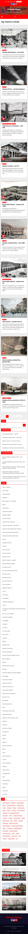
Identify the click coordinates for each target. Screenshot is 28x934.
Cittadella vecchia (6, 542)
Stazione (4, 50)
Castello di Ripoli (6, 515)
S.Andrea (4, 724)
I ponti (4, 591)
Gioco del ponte (6, 584)
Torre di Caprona (6, 763)
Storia (3, 749)
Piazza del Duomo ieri (7, 686)
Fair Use (12, 931)
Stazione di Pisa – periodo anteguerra (13, 89)
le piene (10, 818)
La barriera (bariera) (7, 617)
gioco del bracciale (7, 581)
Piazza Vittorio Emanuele (17, 825)
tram (19, 836)
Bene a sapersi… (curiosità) (9, 501)
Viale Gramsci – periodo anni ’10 (12, 321)
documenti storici (6, 567)
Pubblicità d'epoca (7, 714)
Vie (17, 838)
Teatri (3, 752)
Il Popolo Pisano (14, 9)
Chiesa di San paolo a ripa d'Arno (10, 525)
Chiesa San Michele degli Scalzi (10, 532)
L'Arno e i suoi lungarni (8, 613)
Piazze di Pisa (5, 697)
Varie (3, 777)
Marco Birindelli (6, 457)
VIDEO (4, 787)
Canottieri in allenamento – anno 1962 (11, 437)
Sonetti (4, 735)
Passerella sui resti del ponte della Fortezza (13, 448)
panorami (21, 820)
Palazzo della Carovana (8, 665)
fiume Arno (14, 810)
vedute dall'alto (6, 780)
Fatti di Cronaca (6, 574)
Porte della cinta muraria (8, 711)
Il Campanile (5, 598)
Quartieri (4, 721)
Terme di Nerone (6, 756)
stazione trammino (7, 745)
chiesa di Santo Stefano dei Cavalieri (11, 529)
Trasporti (4, 766)
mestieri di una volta (7, 648)
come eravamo (6, 549)
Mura (11, 820)
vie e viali (13, 123)
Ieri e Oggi (5, 594)
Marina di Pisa (5, 645)
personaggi (5, 676)
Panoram (4, 669)
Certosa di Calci (6, 518)
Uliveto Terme (5, 770)
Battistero (4, 497)
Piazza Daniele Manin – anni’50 (10, 434)
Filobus (8, 810)
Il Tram (4, 605)
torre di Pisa (14, 836)
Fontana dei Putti (6, 577)
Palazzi (4, 662)
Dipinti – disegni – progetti (9, 560)
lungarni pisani (17, 818)
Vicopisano (5, 783)
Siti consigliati (18, 931)
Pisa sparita (5, 700)
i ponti (10, 815)
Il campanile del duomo (14, 813)
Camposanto (5, 508)
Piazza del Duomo (7, 683)
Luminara (4, 638)
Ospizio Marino (6, 658)
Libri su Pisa (5, 634)
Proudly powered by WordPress (10, 926)
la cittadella (5, 620)
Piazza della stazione (7, 123)
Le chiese (4, 627)
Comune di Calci (6, 553)
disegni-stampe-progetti (8, 563)
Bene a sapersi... (20, 802)
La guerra (4, 624)
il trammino (5, 815)
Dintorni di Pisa (6, 556)
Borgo (3, 504)
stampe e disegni (13, 831)
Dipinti (4, 810)
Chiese (4, 539)
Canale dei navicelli (7, 511)
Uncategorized (6, 773)
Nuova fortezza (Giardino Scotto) (10, 655)
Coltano (4, 546)
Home (8, 931)
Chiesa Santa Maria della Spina (10, 535)
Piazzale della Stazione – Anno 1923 (13, 52)
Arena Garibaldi (6, 494)
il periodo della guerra (8, 601)
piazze (4, 828)
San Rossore (5, 731)
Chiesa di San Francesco (8, 522)
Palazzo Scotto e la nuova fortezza (11, 441)
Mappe (4, 641)
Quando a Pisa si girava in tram (10, 717)
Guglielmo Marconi (7, 588)
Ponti (3, 707)
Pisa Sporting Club (7, 704)
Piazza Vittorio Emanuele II (9, 693)
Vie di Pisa (5, 790)
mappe (23, 818)
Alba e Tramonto (6, 487)
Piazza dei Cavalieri (7, 679)
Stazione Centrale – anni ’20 (10, 166)
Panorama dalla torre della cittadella (11, 672)
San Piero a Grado (7, 728)
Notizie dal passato (7, 652)
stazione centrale (6, 833)
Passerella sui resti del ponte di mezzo (12, 444)
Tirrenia (4, 759)
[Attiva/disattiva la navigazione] (15, 17)
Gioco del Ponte (21, 810)
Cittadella (9, 808)
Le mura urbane (6, 631)
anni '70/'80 (5, 490)
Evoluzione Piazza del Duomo (9, 570)
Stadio (4, 738)
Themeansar (13, 927)
